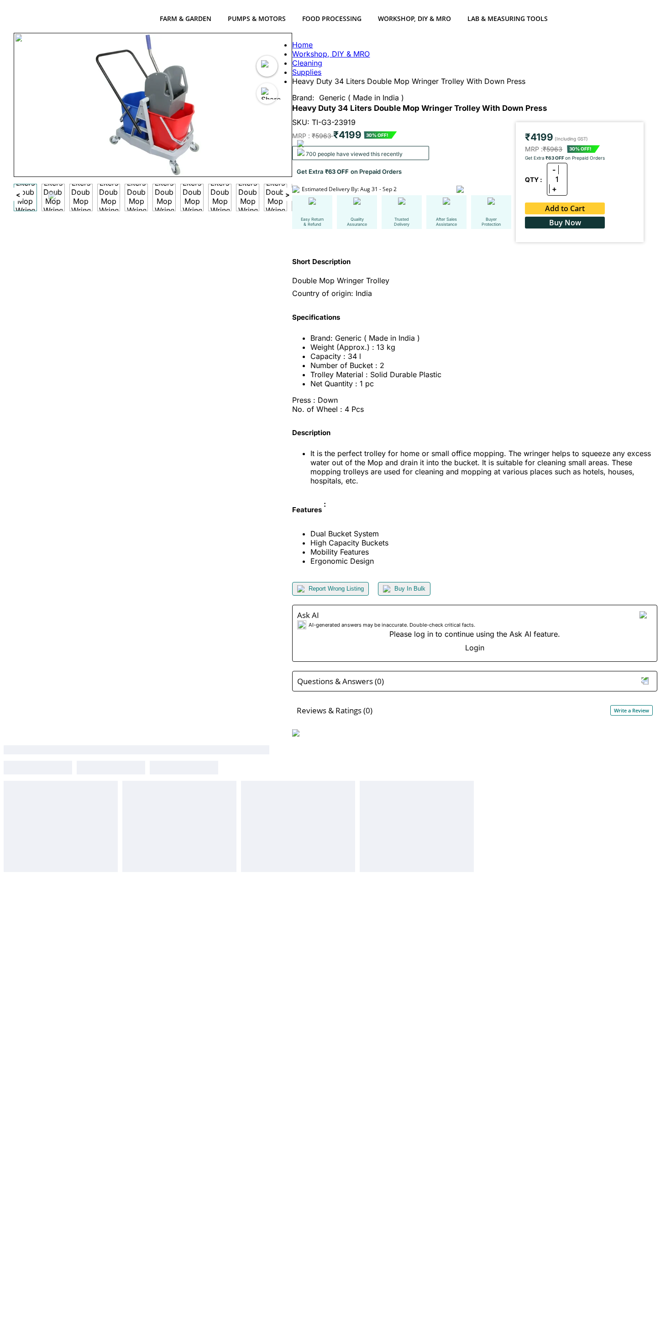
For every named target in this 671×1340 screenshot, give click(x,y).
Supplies (306, 72)
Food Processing (332, 18)
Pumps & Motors (257, 18)
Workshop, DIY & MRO (414, 18)
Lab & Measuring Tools (507, 18)
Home (302, 44)
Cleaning (307, 63)
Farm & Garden (185, 18)
